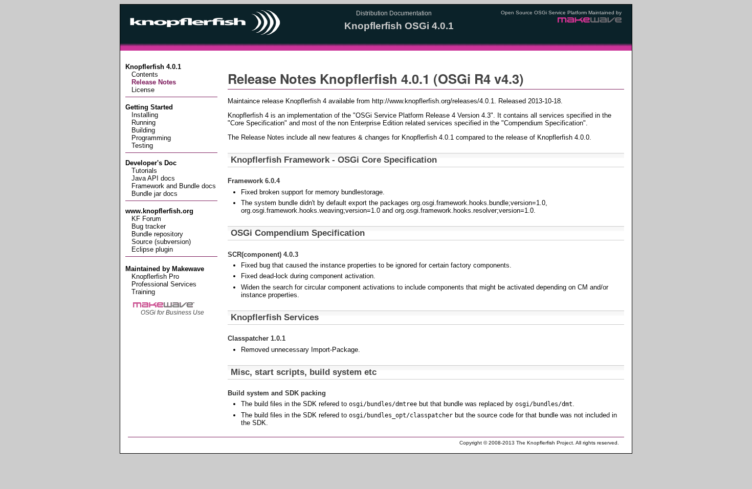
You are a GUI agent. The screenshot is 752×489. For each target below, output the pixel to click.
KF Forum (146, 219)
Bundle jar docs (154, 193)
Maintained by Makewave (164, 269)
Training (143, 292)
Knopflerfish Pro (155, 276)
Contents (144, 74)
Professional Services (163, 284)
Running (143, 122)
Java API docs (153, 178)
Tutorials (144, 170)
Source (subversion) (161, 242)
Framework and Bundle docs (173, 186)
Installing (144, 115)
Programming (151, 138)
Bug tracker (148, 226)
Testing (142, 145)
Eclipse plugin (152, 249)
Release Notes (153, 82)
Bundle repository (157, 234)
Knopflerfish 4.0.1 (153, 67)
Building (143, 130)
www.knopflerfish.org (159, 211)
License (142, 90)
